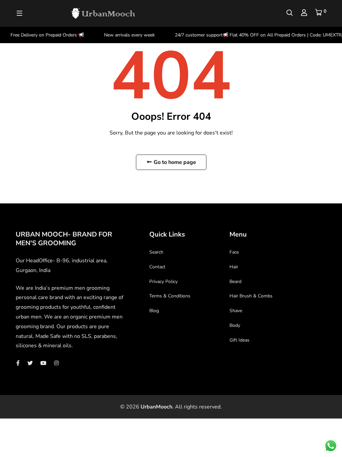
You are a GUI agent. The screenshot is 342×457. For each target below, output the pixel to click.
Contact (157, 267)
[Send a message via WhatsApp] (331, 446)
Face (234, 252)
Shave (235, 310)
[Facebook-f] (18, 363)
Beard (235, 281)
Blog (154, 310)
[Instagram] (56, 363)
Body (234, 325)
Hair (233, 267)
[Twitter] (30, 363)
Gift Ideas (239, 340)
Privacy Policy (163, 281)
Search (156, 252)
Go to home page (174, 162)
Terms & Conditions (169, 296)
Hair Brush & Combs (251, 296)
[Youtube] (43, 363)
